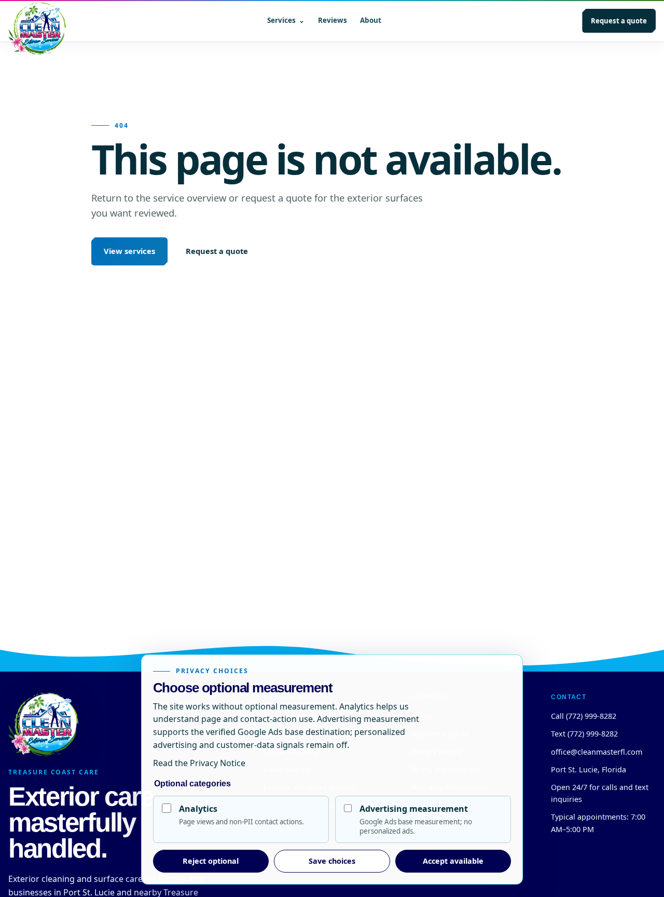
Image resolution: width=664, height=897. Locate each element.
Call (583, 716)
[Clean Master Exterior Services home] (37, 21)
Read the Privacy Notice (199, 763)
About (370, 20)
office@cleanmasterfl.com (596, 752)
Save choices (332, 861)
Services (286, 20)
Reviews (332, 20)
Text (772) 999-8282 (584, 734)
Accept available (453, 861)
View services (129, 251)
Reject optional (211, 861)
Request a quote (619, 20)
